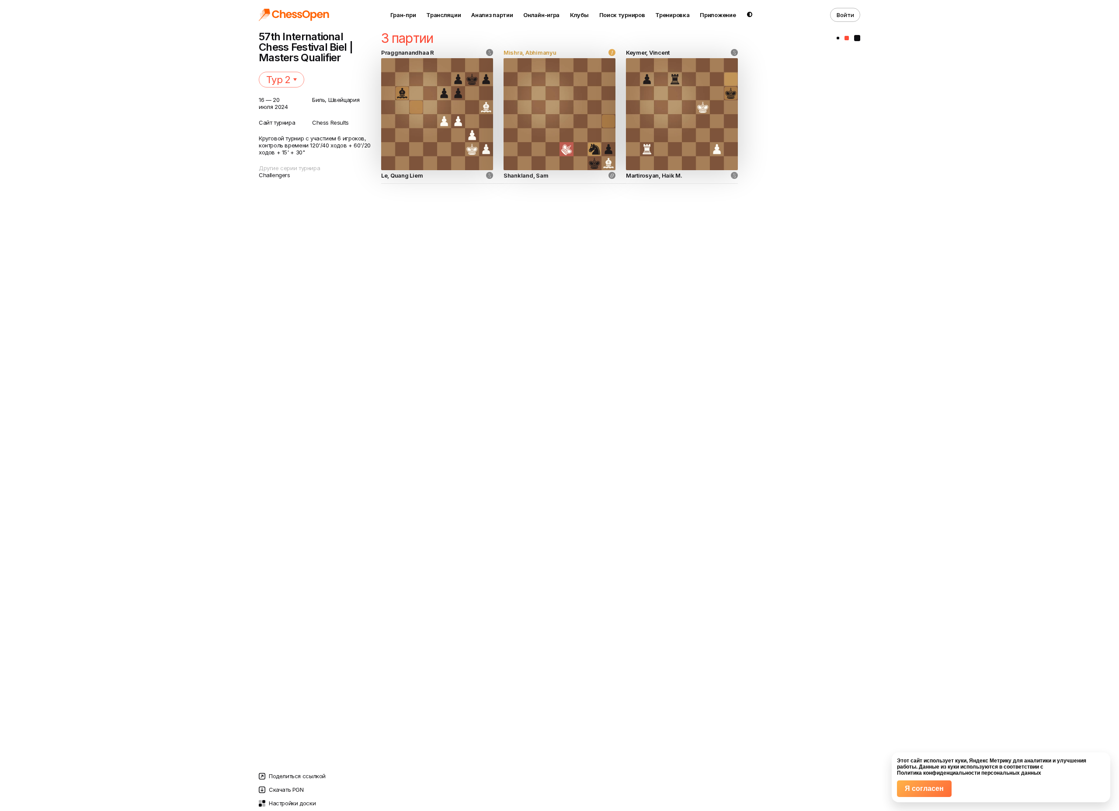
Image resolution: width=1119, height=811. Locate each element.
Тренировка (672, 14)
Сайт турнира (277, 122)
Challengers (274, 174)
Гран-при (403, 14)
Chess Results (330, 122)
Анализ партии (492, 14)
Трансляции (443, 14)
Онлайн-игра (541, 14)
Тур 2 (278, 79)
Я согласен (924, 788)
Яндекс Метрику (990, 761)
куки (960, 761)
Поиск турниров (622, 14)
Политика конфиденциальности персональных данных (969, 773)
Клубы (579, 14)
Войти (845, 14)
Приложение (718, 14)
